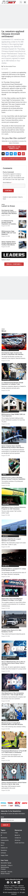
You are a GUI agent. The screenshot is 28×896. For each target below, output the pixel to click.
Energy (4, 474)
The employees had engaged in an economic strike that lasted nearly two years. (12, 756)
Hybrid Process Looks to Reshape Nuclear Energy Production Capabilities (13, 478)
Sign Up (5, 825)
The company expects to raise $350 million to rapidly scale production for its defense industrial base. (14, 604)
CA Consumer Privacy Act (12, 889)
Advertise (21, 885)
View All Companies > (14, 264)
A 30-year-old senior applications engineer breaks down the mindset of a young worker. (14, 668)
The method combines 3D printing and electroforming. (12, 482)
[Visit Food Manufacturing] (10, 803)
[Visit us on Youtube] (15, 882)
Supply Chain (5, 379)
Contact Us (14, 885)
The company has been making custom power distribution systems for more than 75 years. (13, 419)
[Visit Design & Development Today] (3, 803)
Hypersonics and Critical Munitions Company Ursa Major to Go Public (12, 599)
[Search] (20, 2)
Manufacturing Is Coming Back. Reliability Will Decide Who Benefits (12, 723)
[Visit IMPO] (24, 803)
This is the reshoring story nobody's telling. (14, 726)
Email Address (7, 182)
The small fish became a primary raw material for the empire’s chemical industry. (14, 357)
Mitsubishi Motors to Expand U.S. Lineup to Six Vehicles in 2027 (14, 569)
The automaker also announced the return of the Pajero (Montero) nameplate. (14, 573)
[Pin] (19, 153)
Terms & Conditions (19, 887)
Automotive (5, 566)
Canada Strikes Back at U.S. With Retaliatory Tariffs (11, 631)
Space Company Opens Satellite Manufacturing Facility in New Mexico (9, 243)
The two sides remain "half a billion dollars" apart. (11, 512)
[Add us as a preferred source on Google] (23, 153)
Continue (8, 190)
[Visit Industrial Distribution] (3, 805)
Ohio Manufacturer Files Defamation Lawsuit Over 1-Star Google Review (13, 693)
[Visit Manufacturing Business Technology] (17, 805)
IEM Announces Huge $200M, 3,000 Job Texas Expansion (9, 232)
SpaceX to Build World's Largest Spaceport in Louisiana (11, 539)
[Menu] (24, 2)
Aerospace (5, 443)
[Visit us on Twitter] (11, 882)
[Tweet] (15, 153)
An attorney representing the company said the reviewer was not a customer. (14, 697)
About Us (6, 885)
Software (5, 720)
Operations (5, 350)
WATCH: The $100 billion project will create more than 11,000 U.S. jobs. (14, 543)
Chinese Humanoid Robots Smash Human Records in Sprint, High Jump (14, 783)
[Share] (7, 153)
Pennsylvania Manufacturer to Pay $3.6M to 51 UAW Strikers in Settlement (14, 751)
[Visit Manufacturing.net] (10, 805)
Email (2, 817)
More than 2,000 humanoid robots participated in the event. (11, 787)
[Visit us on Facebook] (8, 882)
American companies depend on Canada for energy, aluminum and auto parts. (14, 387)
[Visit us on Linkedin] (19, 882)
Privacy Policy (9, 887)
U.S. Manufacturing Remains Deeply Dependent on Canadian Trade (9, 222)
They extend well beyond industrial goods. (13, 634)
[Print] (3, 153)
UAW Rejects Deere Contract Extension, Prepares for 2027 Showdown (14, 508)
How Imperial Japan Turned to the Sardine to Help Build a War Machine (9, 212)
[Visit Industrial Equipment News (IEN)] (17, 803)
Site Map (22, 889)
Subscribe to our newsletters (14, 147)
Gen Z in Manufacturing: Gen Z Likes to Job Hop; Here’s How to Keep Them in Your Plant (13, 663)
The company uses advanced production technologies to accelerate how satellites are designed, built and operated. (13, 451)
